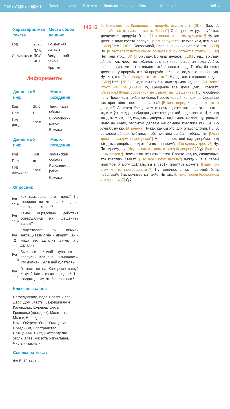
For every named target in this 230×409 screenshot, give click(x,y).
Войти (215, 5)
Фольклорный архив (23, 6)
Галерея (90, 5)
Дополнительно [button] (117, 5)
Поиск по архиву (62, 5)
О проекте (168, 5)
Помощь (146, 5)
